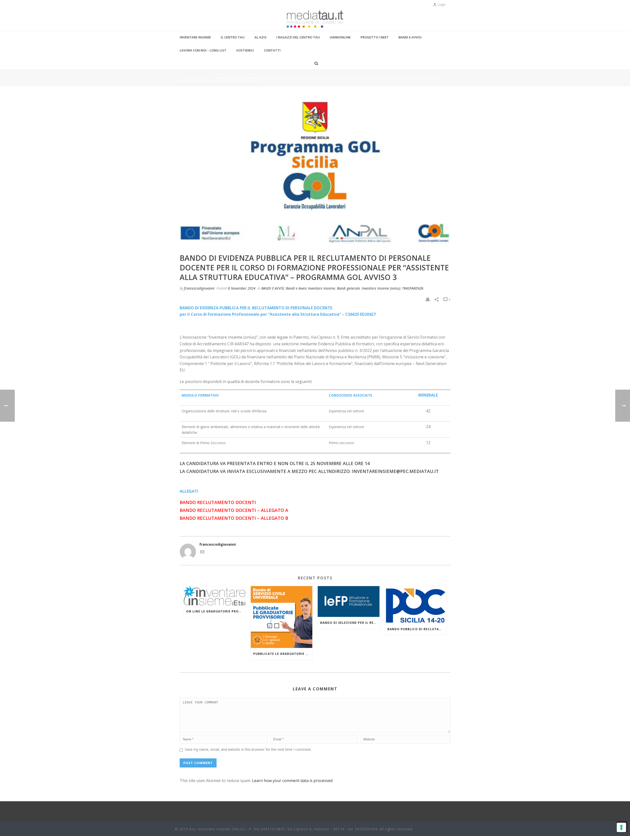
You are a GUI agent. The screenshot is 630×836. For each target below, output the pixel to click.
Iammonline (340, 37)
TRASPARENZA (412, 288)
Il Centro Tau (233, 37)
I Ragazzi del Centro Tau (298, 37)
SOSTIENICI (245, 50)
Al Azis (260, 37)
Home (182, 78)
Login (441, 4)
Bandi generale (348, 288)
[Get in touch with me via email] (202, 552)
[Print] (428, 299)
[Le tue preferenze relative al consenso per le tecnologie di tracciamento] (621, 827)
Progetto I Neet (375, 37)
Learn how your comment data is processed (292, 780)
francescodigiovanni (199, 288)
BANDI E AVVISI (201, 78)
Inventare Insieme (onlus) (381, 288)
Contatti (272, 50)
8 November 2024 (241, 288)
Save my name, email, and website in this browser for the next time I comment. (248, 749)
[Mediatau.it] (315, 20)
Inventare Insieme (195, 37)
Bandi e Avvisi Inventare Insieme (310, 288)
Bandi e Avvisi (410, 37)
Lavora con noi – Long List (203, 50)
